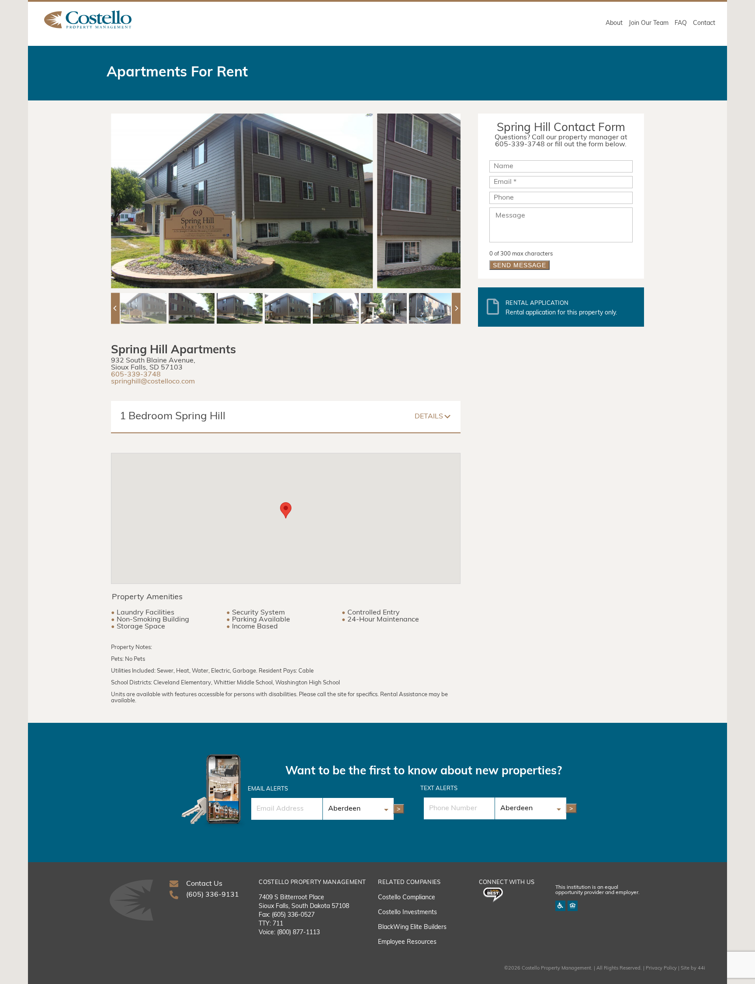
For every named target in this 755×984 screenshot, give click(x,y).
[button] (285, 510)
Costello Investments (407, 912)
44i (701, 968)
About (614, 23)
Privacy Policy (661, 968)
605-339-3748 (136, 374)
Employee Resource (405, 942)
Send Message (519, 265)
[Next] (456, 308)
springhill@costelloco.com (153, 381)
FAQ (681, 23)
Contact (704, 23)
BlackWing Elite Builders (412, 927)
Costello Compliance (406, 897)
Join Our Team (648, 23)
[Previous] (115, 308)
